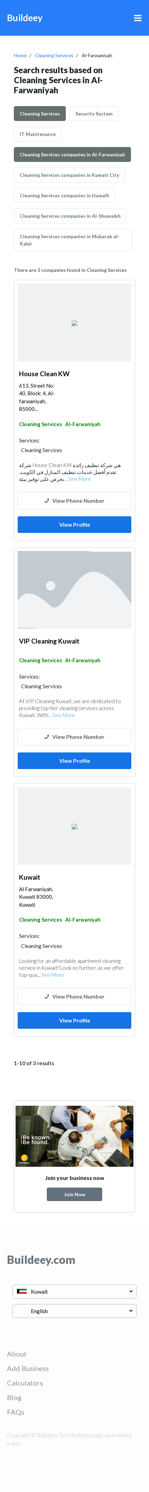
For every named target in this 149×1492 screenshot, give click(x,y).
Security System (94, 114)
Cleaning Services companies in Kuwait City (69, 175)
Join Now (74, 1194)
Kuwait (29, 877)
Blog (14, 1397)
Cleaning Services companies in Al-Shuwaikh (70, 216)
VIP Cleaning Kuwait (49, 641)
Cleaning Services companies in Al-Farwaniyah (72, 154)
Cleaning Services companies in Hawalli (64, 195)
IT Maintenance (38, 134)
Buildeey (25, 17)
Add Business (28, 1368)
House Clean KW (44, 374)
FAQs (15, 1412)
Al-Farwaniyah (82, 424)
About (17, 1353)
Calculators (25, 1383)
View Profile (74, 524)
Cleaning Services (54, 55)
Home (20, 55)
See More (79, 479)
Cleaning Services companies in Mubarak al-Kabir (70, 240)
